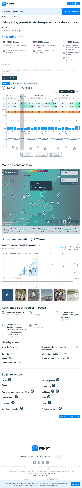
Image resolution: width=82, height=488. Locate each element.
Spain (15, 16)
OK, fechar (75, 484)
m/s (13, 87)
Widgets (39, 456)
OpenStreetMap (69, 225)
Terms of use (45, 475)
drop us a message (49, 473)
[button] (20, 31)
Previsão (6, 83)
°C (5, 112)
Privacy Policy (37, 475)
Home (4, 16)
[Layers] (47, 221)
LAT (5, 140)
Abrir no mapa (73, 11)
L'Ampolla (26, 87)
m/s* (4, 106)
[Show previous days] (8, 230)
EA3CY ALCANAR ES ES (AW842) (21, 245)
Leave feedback (11, 78)
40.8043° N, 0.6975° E (10, 30)
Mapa (23, 456)
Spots (10, 16)
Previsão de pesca (30, 83)
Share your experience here (69, 416)
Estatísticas (16, 83)
